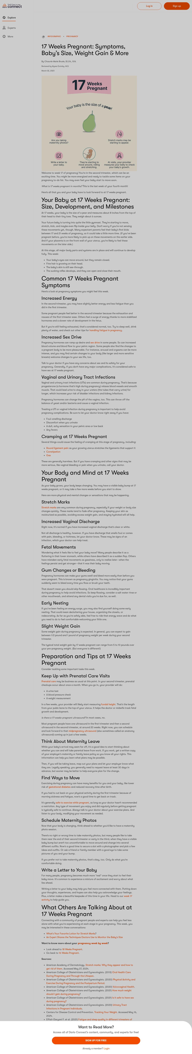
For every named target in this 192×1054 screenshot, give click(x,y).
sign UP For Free (96, 1040)
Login (107, 1048)
